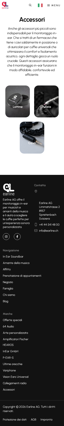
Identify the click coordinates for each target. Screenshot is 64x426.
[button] (30, 5)
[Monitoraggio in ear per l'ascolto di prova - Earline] (5, 5)
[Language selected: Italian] (40, 5)
